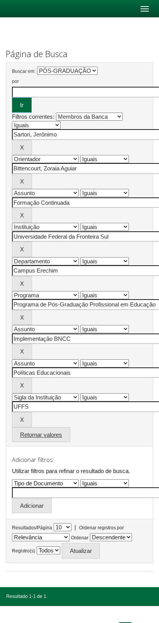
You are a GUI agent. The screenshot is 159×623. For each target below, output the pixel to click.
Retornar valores (41, 434)
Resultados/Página (32, 527)
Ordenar (79, 537)
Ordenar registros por (101, 527)
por (15, 81)
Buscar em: (24, 71)
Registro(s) (23, 551)
